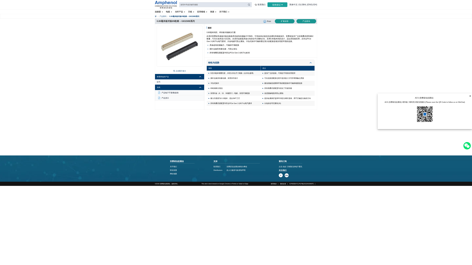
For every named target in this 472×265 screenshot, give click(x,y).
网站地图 (173, 174)
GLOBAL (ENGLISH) (308, 5)
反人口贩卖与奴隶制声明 (236, 170)
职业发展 (173, 170)
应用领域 (201, 12)
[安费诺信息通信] (166, 4)
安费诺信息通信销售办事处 (237, 167)
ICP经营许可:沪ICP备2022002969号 (301, 184)
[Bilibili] (287, 175)
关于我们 (173, 167)
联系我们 (262, 5)
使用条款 (274, 184)
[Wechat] (281, 175)
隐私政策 (283, 184)
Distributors (218, 170)
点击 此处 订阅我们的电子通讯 (290, 167)
